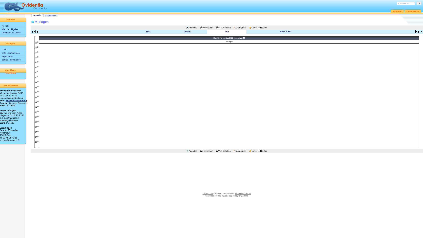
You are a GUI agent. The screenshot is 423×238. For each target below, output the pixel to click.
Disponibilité (50, 16)
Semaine (187, 32)
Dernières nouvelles (11, 32)
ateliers (5, 49)
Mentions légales (10, 29)
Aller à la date (285, 32)
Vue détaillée (224, 27)
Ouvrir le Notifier (259, 27)
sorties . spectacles (11, 60)
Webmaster (208, 193)
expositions (7, 56)
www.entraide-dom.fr (16, 100)
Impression (207, 27)
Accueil (5, 26)
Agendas (193, 27)
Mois (148, 32)
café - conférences (11, 53)
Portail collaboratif (243, 193)
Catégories (241, 27)
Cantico (244, 196)
